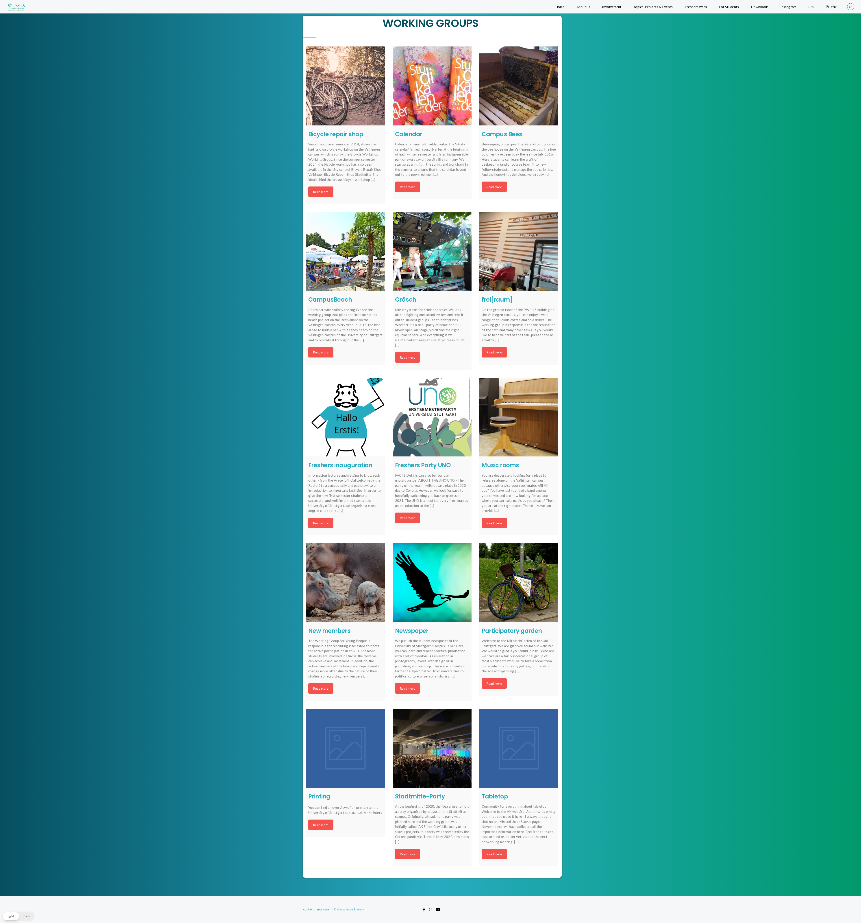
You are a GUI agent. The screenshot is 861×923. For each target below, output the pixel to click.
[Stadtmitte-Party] (432, 748)
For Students (729, 7)
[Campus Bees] (518, 85)
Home (559, 7)
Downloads (760, 7)
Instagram (788, 7)
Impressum (324, 909)
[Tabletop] (518, 748)
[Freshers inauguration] (345, 417)
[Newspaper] (432, 582)
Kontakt (308, 909)
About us (583, 7)
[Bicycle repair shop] (345, 85)
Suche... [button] (833, 6)
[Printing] (345, 748)
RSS (811, 7)
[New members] (345, 582)
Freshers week (696, 7)
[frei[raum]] (518, 251)
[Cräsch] (432, 251)
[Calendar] (432, 85)
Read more (321, 192)
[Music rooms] (518, 417)
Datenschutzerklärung (349, 909)
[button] (18, 916)
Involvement (611, 7)
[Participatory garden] (518, 582)
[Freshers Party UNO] (432, 417)
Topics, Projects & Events (653, 7)
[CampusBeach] (345, 251)
